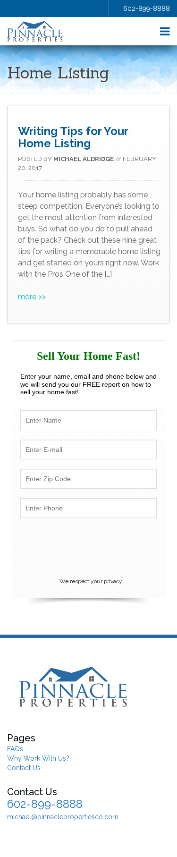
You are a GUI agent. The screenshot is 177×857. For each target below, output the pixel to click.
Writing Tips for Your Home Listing (73, 137)
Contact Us (24, 768)
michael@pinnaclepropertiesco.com (62, 817)
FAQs (15, 749)
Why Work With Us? (38, 758)
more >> (32, 296)
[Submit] (89, 549)
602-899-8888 (146, 8)
